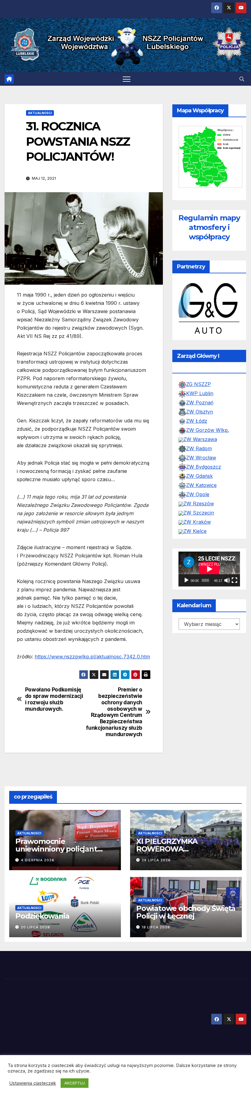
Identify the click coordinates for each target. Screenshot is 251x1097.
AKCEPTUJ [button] (74, 1082)
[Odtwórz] (186, 584)
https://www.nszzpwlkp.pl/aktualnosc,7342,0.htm (92, 656)
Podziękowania (42, 916)
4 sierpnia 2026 (37, 860)
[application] (209, 573)
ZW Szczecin (198, 517)
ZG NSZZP (198, 388)
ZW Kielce (195, 535)
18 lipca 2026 (156, 927)
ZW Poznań (199, 407)
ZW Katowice (201, 489)
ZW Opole (197, 499)
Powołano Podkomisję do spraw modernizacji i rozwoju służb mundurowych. (54, 699)
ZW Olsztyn (199, 416)
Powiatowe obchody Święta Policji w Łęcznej (185, 912)
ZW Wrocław (201, 462)
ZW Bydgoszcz (203, 471)
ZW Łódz (196, 425)
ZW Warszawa (200, 443)
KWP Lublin (199, 398)
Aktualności (40, 113)
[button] (241, 79)
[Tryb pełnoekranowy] (234, 584)
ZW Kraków (197, 526)
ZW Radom (199, 453)
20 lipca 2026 (35, 927)
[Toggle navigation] (126, 79)
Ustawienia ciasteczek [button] (32, 1083)
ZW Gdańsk (199, 480)
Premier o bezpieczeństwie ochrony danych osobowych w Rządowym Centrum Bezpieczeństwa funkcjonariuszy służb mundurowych (114, 712)
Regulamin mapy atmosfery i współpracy (209, 227)
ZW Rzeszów (198, 508)
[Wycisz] (227, 584)
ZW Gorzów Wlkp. (207, 434)
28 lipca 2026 (156, 860)
